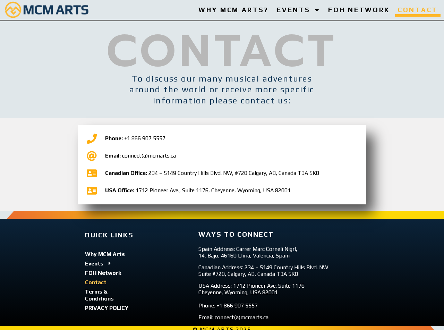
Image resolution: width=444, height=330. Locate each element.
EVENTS (293, 10)
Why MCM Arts (105, 254)
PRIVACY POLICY (106, 308)
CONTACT (418, 10)
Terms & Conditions (99, 295)
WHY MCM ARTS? (233, 10)
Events (94, 263)
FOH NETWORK (359, 10)
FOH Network (103, 273)
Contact (95, 282)
